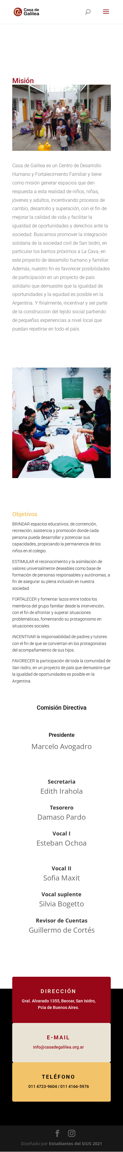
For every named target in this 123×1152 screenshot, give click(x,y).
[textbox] (61, 247)
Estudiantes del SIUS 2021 (75, 1143)
